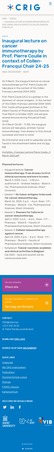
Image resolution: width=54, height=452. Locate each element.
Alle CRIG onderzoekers (14, 367)
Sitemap (6, 382)
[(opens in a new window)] (4, 407)
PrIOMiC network (10, 387)
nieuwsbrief (30, 348)
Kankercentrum (10, 392)
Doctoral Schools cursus (14, 377)
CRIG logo (19, 339)
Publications (8, 372)
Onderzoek (7, 362)
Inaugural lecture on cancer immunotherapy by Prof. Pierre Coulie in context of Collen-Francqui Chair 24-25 (25, 24)
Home (4, 18)
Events (13, 18)
